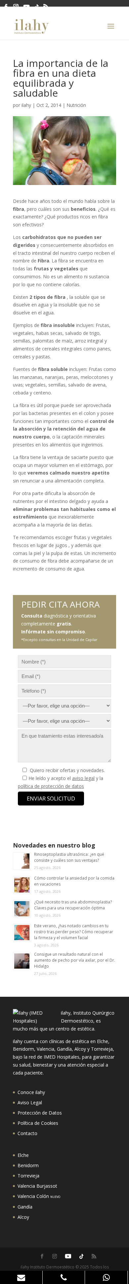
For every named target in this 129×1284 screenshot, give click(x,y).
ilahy (26, 105)
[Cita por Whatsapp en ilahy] (106, 1277)
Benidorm (28, 1165)
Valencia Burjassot (37, 1186)
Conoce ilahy (31, 1092)
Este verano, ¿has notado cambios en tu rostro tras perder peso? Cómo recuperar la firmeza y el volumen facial (73, 931)
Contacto (27, 1133)
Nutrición (76, 105)
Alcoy (23, 1217)
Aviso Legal (30, 1102)
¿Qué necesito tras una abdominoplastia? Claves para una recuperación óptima (73, 905)
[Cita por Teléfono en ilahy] (64, 1277)
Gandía (25, 1207)
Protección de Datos (40, 1113)
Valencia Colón (39, 1196)
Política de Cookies (38, 1123)
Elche (23, 1155)
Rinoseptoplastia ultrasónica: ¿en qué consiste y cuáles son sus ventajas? (69, 857)
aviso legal (83, 778)
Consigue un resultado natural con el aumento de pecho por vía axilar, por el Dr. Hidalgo (74, 960)
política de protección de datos (51, 786)
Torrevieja (28, 1175)
